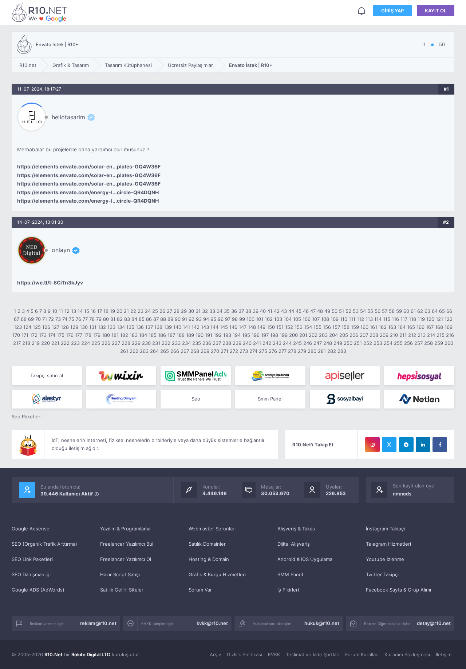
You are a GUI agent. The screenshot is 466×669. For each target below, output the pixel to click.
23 (140, 311)
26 (162, 311)
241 (257, 343)
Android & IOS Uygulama (304, 559)
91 (184, 319)
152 (289, 327)
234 (186, 343)
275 (263, 351)
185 (153, 335)
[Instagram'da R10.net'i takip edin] (372, 444)
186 (162, 335)
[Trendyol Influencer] (121, 375)
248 (327, 343)
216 (450, 335)
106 (307, 319)
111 (352, 319)
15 (86, 311)
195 (246, 335)
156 (327, 327)
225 (95, 343)
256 (408, 343)
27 (169, 311)
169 (449, 327)
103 (278, 319)
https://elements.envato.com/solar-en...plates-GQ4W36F (89, 167)
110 (343, 319)
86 (149, 319)
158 (345, 327)
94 (206, 319)
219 (36, 343)
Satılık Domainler (207, 544)
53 (356, 311)
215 (441, 335)
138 (158, 327)
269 (205, 351)
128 (65, 327)
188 (181, 335)
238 (226, 343)
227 (116, 343)
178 (87, 335)
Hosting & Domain (209, 559)
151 (280, 327)
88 (163, 319)
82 (120, 319)
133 (111, 327)
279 (302, 351)
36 (234, 311)
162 (383, 327)
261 (124, 351)
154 (308, 327)
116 (395, 319)
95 (213, 319)
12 (67, 311)
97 (227, 319)
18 (105, 311)
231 (156, 343)
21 (126, 311)
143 (205, 327)
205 (343, 335)
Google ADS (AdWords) (38, 590)
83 (127, 319)
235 (196, 343)
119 (421, 319)
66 (449, 311)
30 (191, 311)
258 (428, 343)
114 (378, 319)
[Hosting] (47, 399)
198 (274, 335)
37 (241, 311)
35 (227, 311)
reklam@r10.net (98, 623)
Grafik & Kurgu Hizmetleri (217, 574)
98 (235, 319)
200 (293, 335)
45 (298, 311)
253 (378, 343)
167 (430, 327)
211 (403, 335)
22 (133, 311)
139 (168, 327)
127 (55, 327)
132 (102, 327)
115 (386, 319)
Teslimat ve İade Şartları (312, 654)
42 (277, 311)
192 (218, 335)
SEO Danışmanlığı (31, 574)
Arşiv (215, 654)
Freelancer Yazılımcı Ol (125, 559)
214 (431, 335)
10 (54, 311)
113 (369, 319)
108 (325, 319)
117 (403, 319)
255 (398, 343)
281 (322, 351)
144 (214, 327)
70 (38, 319)
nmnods (402, 494)
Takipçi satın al (46, 375)
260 (449, 343)
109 (335, 319)
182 (124, 335)
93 (199, 319)
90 (178, 319)
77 (85, 319)
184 (143, 335)
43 (284, 311)
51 (341, 311)
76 (78, 319)
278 (292, 351)
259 (438, 343)
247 (317, 343)
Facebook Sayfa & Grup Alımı (398, 590)
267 (185, 351)
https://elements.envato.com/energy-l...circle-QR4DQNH (88, 192)
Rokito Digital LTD (90, 654)
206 (354, 335)
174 (51, 335)
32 (205, 311)
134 (121, 327)
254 (388, 343)
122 (449, 319)
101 (259, 319)
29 (184, 311)
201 (303, 335)
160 (364, 327)
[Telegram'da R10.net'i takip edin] (406, 444)
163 (392, 327)
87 (156, 319)
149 (261, 327)
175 (60, 335)
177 (78, 335)
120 (430, 319)
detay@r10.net (434, 623)
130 (84, 327)
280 (312, 351)
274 (253, 351)
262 (134, 351)
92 (191, 319)
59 (399, 311)
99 (242, 319)
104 (288, 319)
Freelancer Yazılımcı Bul (126, 544)
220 (45, 343)
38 (248, 311)
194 (237, 335)
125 (37, 327)
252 (367, 343)
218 (26, 343)
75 (71, 319)
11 (61, 311)
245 (297, 343)
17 (99, 311)
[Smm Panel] (345, 375)
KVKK (274, 654)
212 (412, 335)
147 (242, 327)
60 (406, 311)
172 (33, 335)
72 (51, 319)
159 (355, 327)
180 (106, 335)
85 (142, 319)
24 (148, 311)
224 (85, 343)
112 (360, 319)
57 (384, 311)
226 (106, 343)
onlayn (61, 250)
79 (99, 319)
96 (221, 319)
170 (16, 335)
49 (327, 311)
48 (320, 311)
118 (412, 319)
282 (331, 351)
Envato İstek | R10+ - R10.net (41, 12)
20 (119, 311)
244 (287, 343)
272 (234, 351)
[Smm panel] (196, 375)
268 (194, 351)
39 (255, 311)
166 (420, 327)
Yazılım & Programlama (125, 528)
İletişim (443, 654)
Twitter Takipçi (382, 574)
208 (374, 335)
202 (313, 335)
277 (283, 351)
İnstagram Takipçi (385, 528)
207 (364, 335)
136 (140, 327)
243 (277, 343)
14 (80, 311)
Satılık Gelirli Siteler (121, 590)
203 (323, 335)
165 (411, 327)
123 (18, 327)
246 (307, 343)
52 (348, 311)
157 (336, 327)
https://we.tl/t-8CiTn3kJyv (50, 283)
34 (219, 311)
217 (17, 343)
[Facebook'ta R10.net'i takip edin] (440, 444)
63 (427, 311)
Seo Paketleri (27, 416)
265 (164, 351)
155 (317, 327)
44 (291, 311)
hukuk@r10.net (321, 623)
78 (92, 319)
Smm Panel (270, 399)
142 (195, 327)
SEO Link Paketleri (32, 559)
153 (299, 327)
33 (212, 311)
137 (149, 327)
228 (126, 343)
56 (377, 311)
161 (373, 327)
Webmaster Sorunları (212, 528)
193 (227, 335)
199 (284, 335)
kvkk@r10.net (212, 623)
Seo (195, 399)
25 (155, 311)
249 (337, 343)
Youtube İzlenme (385, 559)
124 (27, 327)
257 (418, 343)
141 (186, 327)
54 (363, 311)
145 (224, 327)
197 (265, 335)
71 (44, 319)
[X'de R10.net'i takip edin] (389, 444)
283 (341, 351)
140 (177, 327)
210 (394, 335)
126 (46, 327)
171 (24, 335)
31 (198, 311)
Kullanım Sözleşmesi (407, 654)
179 (96, 335)
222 (65, 343)
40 (263, 311)
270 (215, 351)
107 (316, 319)
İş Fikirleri (288, 590)
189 (190, 335)
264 (154, 351)
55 (370, 311)
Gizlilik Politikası (244, 654)
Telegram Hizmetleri (388, 544)
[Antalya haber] (270, 375)
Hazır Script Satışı (120, 574)
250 (348, 343)
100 (250, 319)
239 (237, 343)
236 (206, 343)
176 (70, 335)
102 (269, 319)
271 (224, 351)
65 (442, 311)
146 (233, 327)
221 (55, 343)
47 (313, 311)
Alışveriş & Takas (296, 528)
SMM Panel (290, 574)
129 (74, 327)
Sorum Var (200, 590)
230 (146, 343)
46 (306, 311)
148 (252, 327)
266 (174, 351)
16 (93, 311)
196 (256, 335)
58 (392, 311)
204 (333, 335)
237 (217, 343)
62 (420, 311)
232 (166, 343)
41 (269, 311)
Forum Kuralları (362, 654)
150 (271, 327)
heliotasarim (68, 117)
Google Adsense (31, 528)
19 (112, 311)
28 (176, 311)
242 (266, 343)
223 (75, 343)
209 (384, 335)
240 (247, 343)
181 (115, 335)
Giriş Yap (392, 10)
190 (200, 335)
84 (134, 319)
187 (171, 335)
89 (170, 319)
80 (106, 319)
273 (244, 351)
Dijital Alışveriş (293, 544)
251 (358, 343)
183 (134, 335)
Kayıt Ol (435, 10)
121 (439, 319)
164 (402, 327)
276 (273, 351)
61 (413, 311)
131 (92, 327)
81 (112, 319)
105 (297, 319)
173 (43, 335)
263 (144, 351)
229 (136, 343)
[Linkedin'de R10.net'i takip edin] (423, 444)
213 (422, 335)
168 (439, 327)
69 (31, 319)
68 (24, 319)
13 (73, 311)
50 (334, 311)
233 (176, 343)
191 (208, 335)
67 (16, 319)
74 (64, 319)
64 (435, 311)
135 (130, 327)
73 (58, 319)
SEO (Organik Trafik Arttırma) (44, 544)
